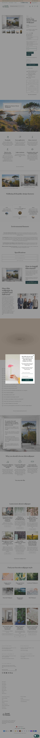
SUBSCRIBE (27, 379)
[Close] (33, 355)
